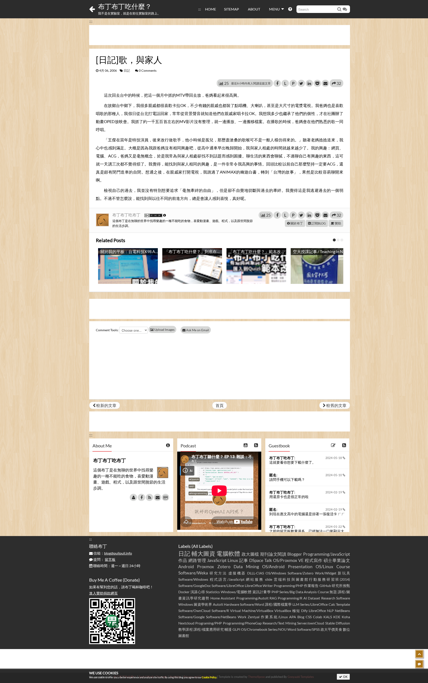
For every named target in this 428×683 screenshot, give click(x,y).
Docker (183, 592)
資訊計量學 (261, 592)
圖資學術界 (203, 604)
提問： (104, 559)
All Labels (202, 546)
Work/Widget (325, 573)
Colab (317, 617)
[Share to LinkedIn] (309, 83)
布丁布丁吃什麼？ (125, 6)
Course (343, 566)
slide (268, 579)
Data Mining (246, 566)
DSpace (256, 560)
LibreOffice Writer (259, 585)
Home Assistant (222, 598)
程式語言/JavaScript (227, 579)
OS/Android (273, 566)
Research (328, 598)
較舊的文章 (336, 405)
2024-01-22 (334, 526)
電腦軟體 (228, 553)
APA (292, 617)
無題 (333, 592)
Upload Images (164, 329)
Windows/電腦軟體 (236, 592)
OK (345, 677)
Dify (304, 610)
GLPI (236, 629)
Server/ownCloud (310, 623)
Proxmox (205, 566)
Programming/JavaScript (326, 554)
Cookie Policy (209, 677)
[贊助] (165, 497)
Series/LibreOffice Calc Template (325, 604)
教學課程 (185, 629)
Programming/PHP (288, 585)
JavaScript (216, 560)
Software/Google (191, 617)
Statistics (213, 592)
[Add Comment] (419, 664)
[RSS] (149, 497)
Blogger (294, 554)
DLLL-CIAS (255, 573)
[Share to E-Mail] (325, 83)
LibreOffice (317, 610)
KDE (336, 617)
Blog (300, 617)
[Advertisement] (219, 35)
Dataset (314, 598)
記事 (243, 560)
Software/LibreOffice (228, 585)
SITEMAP (231, 9)
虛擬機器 (237, 573)
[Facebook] (141, 497)
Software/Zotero (300, 573)
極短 (296, 610)
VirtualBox (282, 610)
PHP (275, 592)
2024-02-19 (334, 492)
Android (186, 566)
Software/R (220, 610)
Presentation (300, 566)
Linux (233, 560)
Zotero (223, 566)
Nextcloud (186, 623)
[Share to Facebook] (277, 83)
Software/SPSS (308, 629)
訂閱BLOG (318, 223)
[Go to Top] (419, 654)
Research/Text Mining (279, 623)
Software (343, 598)
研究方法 (218, 573)
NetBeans (342, 610)
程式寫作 (314, 560)
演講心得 (197, 592)
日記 (127, 70)
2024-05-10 (334, 475)
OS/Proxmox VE (288, 560)
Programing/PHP (208, 623)
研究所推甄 (341, 585)
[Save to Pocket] (317, 83)
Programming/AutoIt (252, 598)
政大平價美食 (331, 629)
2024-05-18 (334, 458)
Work (242, 617)
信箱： (112, 553)
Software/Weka (193, 572)
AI (305, 598)
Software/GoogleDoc (194, 585)
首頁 (220, 405)
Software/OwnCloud (194, 610)
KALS (327, 617)
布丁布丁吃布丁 (126, 214)
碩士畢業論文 (337, 560)
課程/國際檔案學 (278, 604)
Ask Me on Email (197, 330)
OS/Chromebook (254, 629)
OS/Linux (324, 566)
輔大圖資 (203, 553)
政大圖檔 (250, 554)
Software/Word (252, 604)
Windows (185, 604)
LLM (295, 604)
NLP (330, 610)
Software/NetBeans (221, 617)
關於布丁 (296, 223)
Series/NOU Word (282, 629)
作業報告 (311, 585)
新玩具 (344, 573)
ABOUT (254, 9)
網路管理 (197, 560)
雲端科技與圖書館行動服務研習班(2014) (312, 579)
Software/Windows (193, 579)
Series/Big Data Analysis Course (304, 592)
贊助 (337, 223)
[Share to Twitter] (301, 83)
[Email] (157, 497)
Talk (268, 560)
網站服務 (254, 579)
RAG (273, 598)
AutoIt (218, 604)
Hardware (231, 604)
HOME (210, 9)
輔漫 (228, 629)
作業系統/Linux (274, 617)
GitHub (325, 585)
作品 (182, 560)
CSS (309, 617)
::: (199, 9)
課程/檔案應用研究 (208, 629)
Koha (346, 617)
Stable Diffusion (337, 623)
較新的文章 (106, 405)
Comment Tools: (107, 330)
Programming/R (290, 598)
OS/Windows (275, 573)
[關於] (133, 497)
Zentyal (253, 617)
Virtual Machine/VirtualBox (251, 610)
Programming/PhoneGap (242, 623)
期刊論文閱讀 (273, 554)
